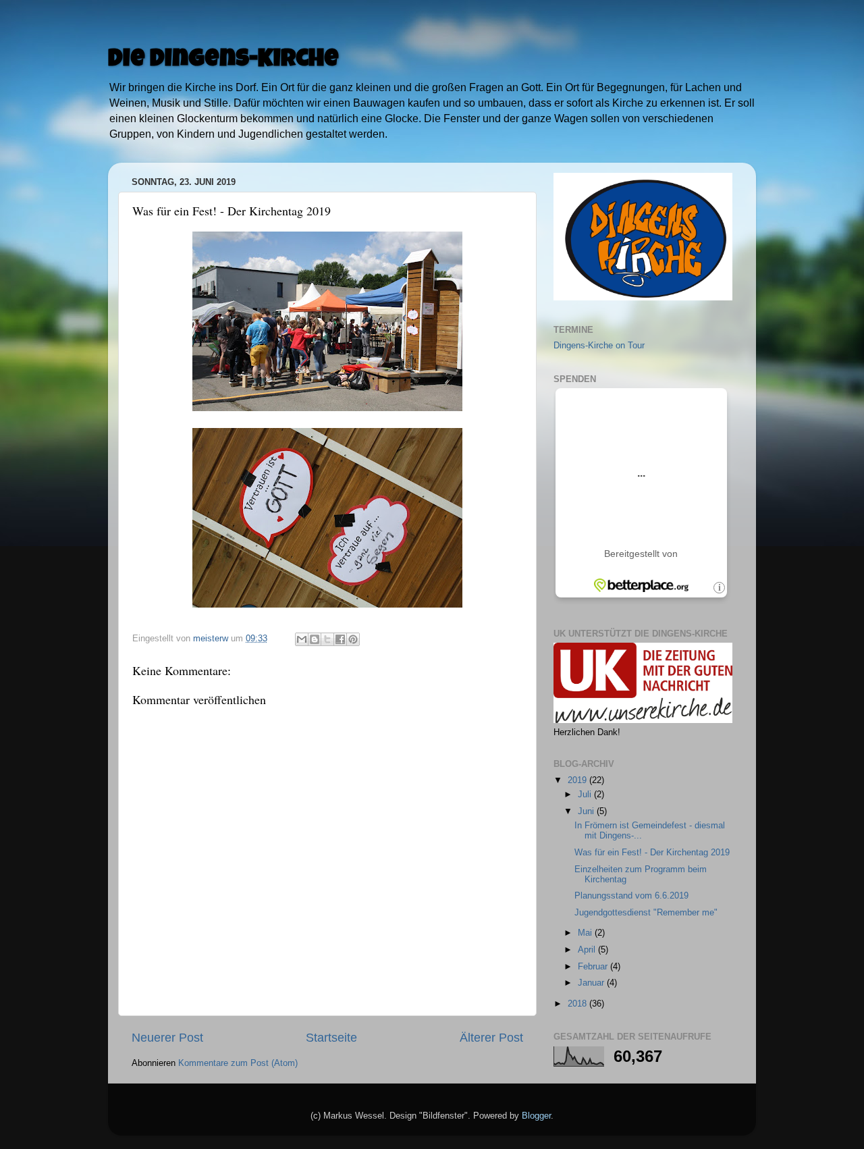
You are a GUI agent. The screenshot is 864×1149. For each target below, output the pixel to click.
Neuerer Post (167, 1037)
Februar (594, 966)
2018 (578, 1004)
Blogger (536, 1116)
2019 (578, 780)
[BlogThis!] (314, 639)
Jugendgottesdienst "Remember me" (646, 912)
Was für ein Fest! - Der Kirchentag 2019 (652, 852)
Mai (586, 933)
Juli (586, 794)
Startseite (331, 1037)
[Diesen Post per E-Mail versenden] (301, 639)
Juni (587, 811)
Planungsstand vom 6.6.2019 (631, 896)
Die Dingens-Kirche (223, 61)
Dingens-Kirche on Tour (599, 345)
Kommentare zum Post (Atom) (238, 1063)
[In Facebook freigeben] (340, 639)
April (588, 950)
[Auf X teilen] (327, 639)
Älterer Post (491, 1037)
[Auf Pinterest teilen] (353, 639)
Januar (592, 983)
